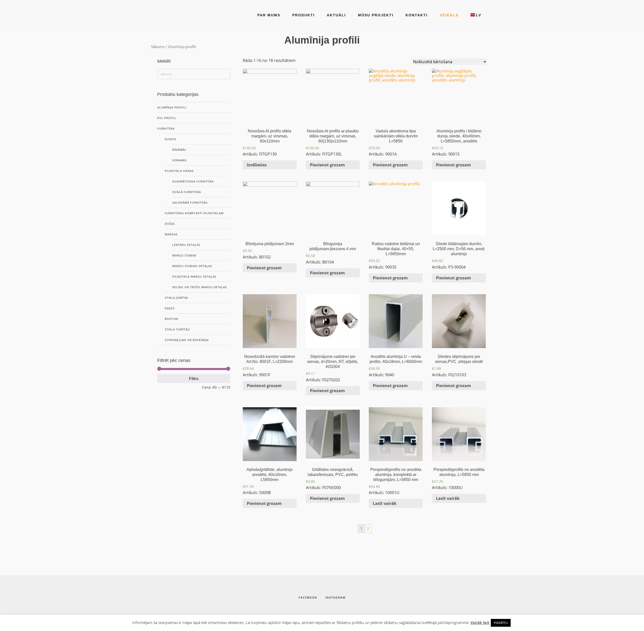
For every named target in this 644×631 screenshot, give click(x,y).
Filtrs (193, 378)
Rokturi (171, 319)
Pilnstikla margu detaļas (194, 276)
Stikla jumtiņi (176, 298)
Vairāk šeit (480, 622)
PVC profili (166, 118)
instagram (335, 597)
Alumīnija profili (171, 107)
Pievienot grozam (327, 165)
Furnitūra (166, 128)
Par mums (268, 15)
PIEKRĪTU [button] (501, 622)
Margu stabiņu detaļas (192, 266)
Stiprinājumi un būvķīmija (187, 340)
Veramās (179, 160)
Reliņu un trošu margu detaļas (199, 287)
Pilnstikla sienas (179, 171)
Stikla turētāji (177, 329)
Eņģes (170, 308)
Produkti (303, 15)
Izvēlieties (257, 165)
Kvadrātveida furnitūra (193, 181)
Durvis (170, 139)
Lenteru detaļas (186, 245)
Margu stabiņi (184, 255)
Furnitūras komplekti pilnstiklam (194, 213)
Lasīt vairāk (384, 503)
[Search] (225, 74)
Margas (171, 234)
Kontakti (417, 15)
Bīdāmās (179, 150)
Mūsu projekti (375, 15)
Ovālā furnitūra (186, 192)
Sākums (158, 46)
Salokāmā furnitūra (190, 202)
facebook (308, 597)
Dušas (170, 224)
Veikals (449, 15)
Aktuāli (336, 15)
